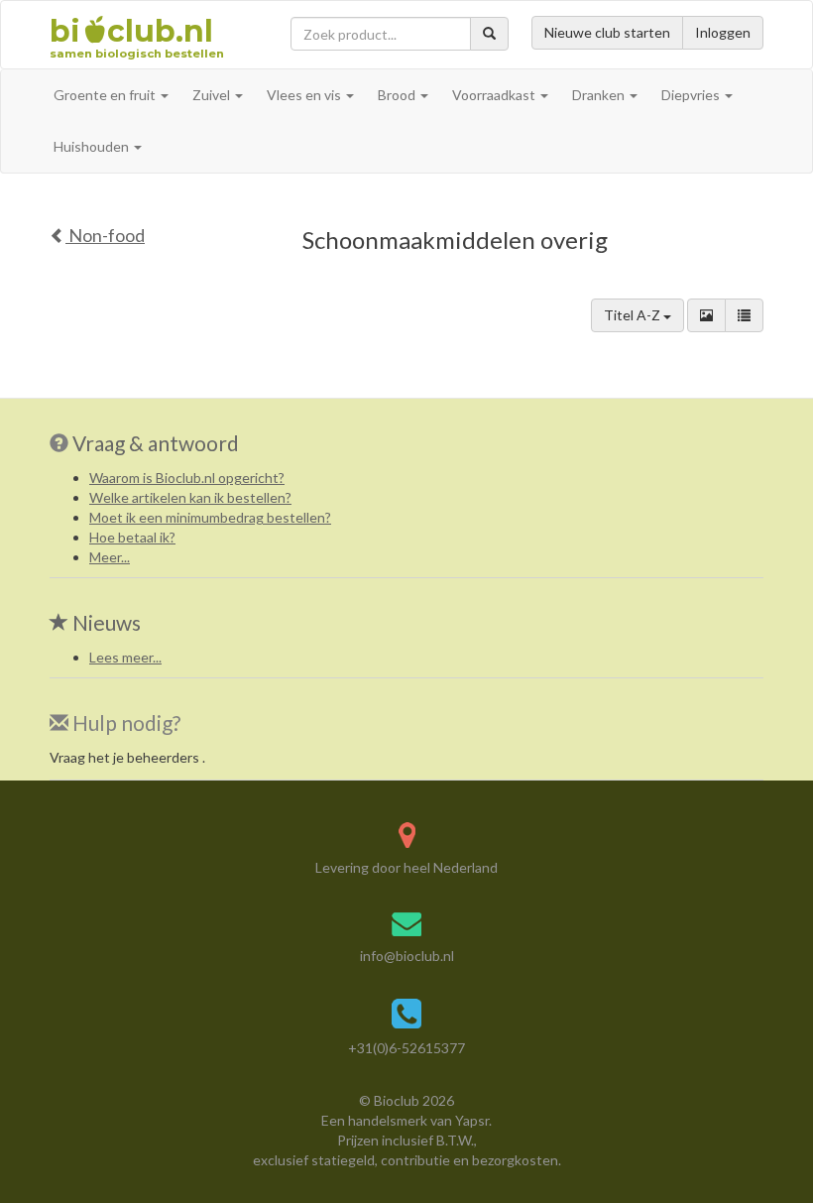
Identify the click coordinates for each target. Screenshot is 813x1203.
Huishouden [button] (93, 146)
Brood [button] (398, 94)
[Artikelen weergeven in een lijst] (744, 315)
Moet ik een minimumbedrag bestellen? (210, 517)
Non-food (105, 235)
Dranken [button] (600, 94)
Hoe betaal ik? (132, 537)
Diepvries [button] (692, 94)
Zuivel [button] (212, 94)
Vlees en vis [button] (305, 94)
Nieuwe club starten (607, 32)
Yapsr (472, 1120)
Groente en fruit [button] (106, 94)
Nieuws (104, 622)
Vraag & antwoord (155, 442)
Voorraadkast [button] (495, 94)
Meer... (109, 556)
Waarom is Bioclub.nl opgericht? (187, 477)
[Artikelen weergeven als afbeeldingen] (706, 315)
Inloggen (723, 32)
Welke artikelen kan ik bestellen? (190, 497)
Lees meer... (125, 657)
